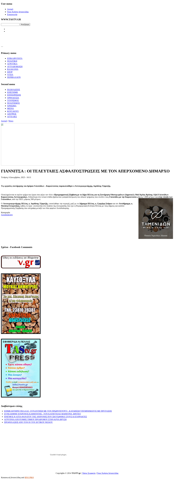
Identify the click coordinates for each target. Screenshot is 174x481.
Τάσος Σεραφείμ (89, 473)
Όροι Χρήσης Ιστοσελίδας (107, 473)
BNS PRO (29, 477)
